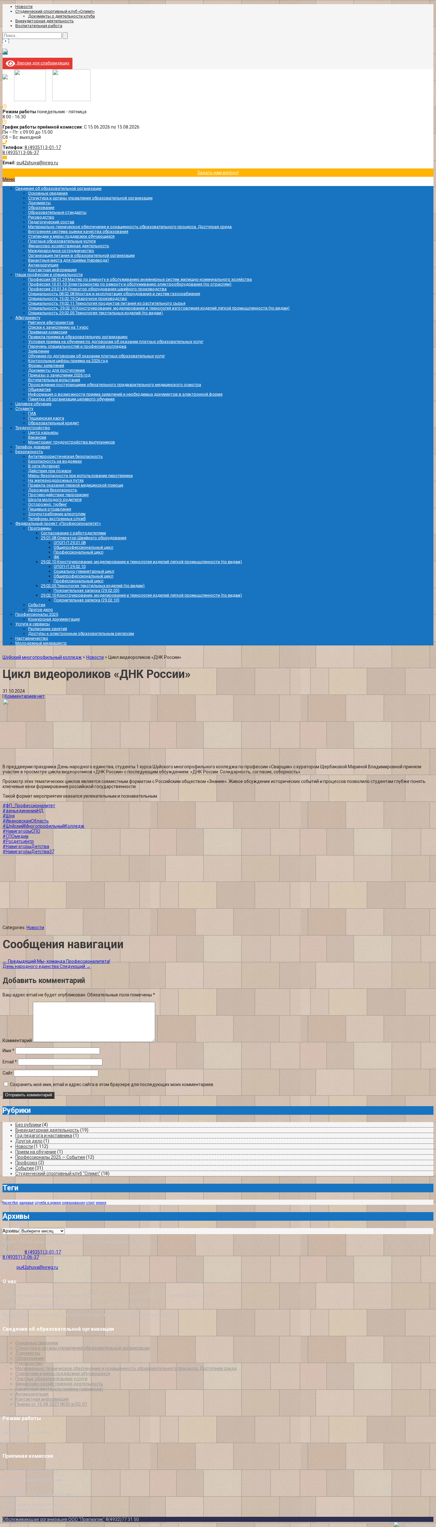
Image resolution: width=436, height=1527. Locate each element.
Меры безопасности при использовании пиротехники (80, 475)
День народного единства (47, 966)
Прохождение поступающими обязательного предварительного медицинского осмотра (114, 384)
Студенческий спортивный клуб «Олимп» (55, 11)
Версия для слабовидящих (42, 63)
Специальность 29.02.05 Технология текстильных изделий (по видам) (95, 312)
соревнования (73, 1203)
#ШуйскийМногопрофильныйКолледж (43, 826)
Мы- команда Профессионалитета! (56, 961)
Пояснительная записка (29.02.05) (86, 590)
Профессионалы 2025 (36, 614)
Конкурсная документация (54, 619)
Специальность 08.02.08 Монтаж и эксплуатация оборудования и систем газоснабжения (114, 293)
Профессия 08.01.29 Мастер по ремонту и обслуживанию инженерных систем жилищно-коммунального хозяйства (140, 279)
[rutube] (5, 52)
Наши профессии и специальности (49, 274)
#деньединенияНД (23, 810)
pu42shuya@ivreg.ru (37, 162)
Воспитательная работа (38, 25)
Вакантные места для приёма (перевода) (68, 260)
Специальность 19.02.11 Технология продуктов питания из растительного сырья (106, 303)
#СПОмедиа (15, 836)
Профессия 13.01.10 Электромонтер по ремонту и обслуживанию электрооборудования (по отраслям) (129, 284)
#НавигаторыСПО (21, 831)
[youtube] (6, 41)
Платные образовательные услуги (62, 241)
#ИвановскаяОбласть (26, 820)
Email (10, 1061)
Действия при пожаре (49, 470)
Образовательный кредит (53, 423)
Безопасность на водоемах (55, 461)
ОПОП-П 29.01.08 (70, 542)
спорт (90, 1203)
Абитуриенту (27, 317)
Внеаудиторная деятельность (44, 21)
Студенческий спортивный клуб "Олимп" (57, 1173)
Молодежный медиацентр (41, 643)
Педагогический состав (51, 222)
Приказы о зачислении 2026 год (59, 375)
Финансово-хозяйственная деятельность (68, 245)
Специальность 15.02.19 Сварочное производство (77, 298)
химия (101, 1203)
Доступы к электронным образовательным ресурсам (81, 633)
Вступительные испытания (54, 379)
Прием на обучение (35, 1151)
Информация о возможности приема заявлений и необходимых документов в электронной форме (125, 394)
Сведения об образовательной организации (58, 188)
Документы (39, 202)
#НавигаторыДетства (26, 846)
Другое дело (40, 609)
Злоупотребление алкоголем (57, 513)
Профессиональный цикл (78, 552)
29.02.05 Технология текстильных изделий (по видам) (93, 585)
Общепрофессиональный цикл (83, 547)
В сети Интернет (44, 466)
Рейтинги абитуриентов (51, 322)
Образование (41, 207)
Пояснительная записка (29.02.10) (86, 600)
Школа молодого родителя (55, 499)
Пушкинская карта (46, 418)
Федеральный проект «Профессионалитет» (58, 523)
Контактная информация (52, 269)
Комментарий (17, 1040)
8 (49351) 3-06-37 (21, 152)
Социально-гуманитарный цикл (84, 571)
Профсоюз (26, 1162)
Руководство (41, 217)
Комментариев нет (24, 696)
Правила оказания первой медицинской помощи (75, 485)
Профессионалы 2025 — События (50, 1157)
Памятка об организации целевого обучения (71, 399)
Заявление (38, 351)
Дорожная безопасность (52, 490)
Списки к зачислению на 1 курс (58, 327)
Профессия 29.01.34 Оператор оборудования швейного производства (97, 289)
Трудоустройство (32, 427)
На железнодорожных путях (56, 480)
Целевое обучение (33, 403)
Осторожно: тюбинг (47, 504)
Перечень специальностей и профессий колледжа (77, 346)
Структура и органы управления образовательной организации (90, 198)
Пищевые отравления (49, 509)
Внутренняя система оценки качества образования (78, 231)
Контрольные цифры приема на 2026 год (68, 360)
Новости (24, 6)
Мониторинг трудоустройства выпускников (71, 442)
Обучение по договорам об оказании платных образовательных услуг (96, 356)
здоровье (26, 1203)
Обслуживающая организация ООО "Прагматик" (54, 1519)
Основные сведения (48, 193)
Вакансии (37, 437)
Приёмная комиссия (47, 332)
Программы (39, 528)
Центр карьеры (43, 432)
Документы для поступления (56, 370)
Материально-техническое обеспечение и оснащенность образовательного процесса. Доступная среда (130, 226)
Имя (8, 1050)
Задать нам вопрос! (218, 172)
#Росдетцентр (18, 841)
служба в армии (48, 1203)
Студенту (24, 408)
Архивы (11, 1230)
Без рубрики (28, 1124)
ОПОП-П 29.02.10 (70, 566)
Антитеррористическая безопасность (65, 456)
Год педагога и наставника (43, 1135)
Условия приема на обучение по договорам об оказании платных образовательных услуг (115, 341)
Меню (9, 179)
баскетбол (10, 1203)
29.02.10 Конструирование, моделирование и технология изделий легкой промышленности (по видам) (141, 561)
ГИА (32, 413)
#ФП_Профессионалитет (29, 805)
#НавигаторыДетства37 (28, 851)
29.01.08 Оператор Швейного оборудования (83, 537)
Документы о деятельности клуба (61, 16)
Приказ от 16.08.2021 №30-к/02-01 (51, 1404)
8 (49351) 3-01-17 (43, 147)
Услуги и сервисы (32, 624)
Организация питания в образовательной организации (81, 255)
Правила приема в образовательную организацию (78, 336)
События (36, 604)
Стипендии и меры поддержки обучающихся (71, 236)
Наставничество (31, 638)
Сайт (8, 1073)
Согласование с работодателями (73, 533)
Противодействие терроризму (58, 494)
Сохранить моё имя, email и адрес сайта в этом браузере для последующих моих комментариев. (112, 1084)
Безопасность (29, 451)
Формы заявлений (46, 365)
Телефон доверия (32, 446)
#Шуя (9, 815)
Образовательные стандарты (57, 212)
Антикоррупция (43, 265)
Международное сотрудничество (61, 250)
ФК (56, 557)
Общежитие (39, 389)
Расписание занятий (47, 628)
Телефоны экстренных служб (57, 518)
